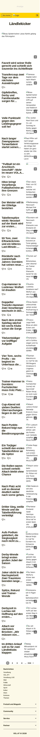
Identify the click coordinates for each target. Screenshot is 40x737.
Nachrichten (8, 669)
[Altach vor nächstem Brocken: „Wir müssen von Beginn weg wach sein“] (32, 630)
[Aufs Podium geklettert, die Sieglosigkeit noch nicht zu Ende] (32, 541)
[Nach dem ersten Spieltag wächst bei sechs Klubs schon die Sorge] (32, 326)
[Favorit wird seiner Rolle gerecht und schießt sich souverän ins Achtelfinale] (20, 46)
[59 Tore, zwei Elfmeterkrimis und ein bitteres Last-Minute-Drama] (32, 244)
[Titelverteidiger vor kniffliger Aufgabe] (32, 344)
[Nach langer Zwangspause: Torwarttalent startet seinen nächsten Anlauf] (31, 148)
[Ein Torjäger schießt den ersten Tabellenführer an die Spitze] (32, 453)
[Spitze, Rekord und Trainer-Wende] (32, 596)
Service (6, 718)
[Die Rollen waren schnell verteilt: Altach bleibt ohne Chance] (32, 473)
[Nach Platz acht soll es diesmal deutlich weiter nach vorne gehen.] (32, 494)
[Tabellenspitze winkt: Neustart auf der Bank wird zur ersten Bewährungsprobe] (32, 225)
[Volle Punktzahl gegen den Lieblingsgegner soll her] (32, 125)
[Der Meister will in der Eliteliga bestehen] (32, 207)
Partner (6, 725)
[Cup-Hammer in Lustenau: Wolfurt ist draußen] (32, 290)
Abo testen (6, 15)
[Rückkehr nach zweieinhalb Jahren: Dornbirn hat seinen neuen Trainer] (32, 267)
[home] (20, 15)
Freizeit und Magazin (12, 704)
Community (8, 711)
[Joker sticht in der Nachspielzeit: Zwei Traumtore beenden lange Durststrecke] (32, 578)
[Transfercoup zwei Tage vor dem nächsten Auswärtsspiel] (32, 79)
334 (29, 663)
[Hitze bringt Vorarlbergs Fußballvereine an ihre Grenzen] (32, 189)
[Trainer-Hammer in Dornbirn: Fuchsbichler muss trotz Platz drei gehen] (32, 390)
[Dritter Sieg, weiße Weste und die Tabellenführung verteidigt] (32, 516)
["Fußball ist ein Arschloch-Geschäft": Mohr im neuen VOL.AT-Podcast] (32, 167)
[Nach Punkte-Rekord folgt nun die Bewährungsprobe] (32, 432)
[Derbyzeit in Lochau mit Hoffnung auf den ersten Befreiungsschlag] (32, 613)
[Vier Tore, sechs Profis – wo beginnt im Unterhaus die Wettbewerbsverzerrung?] (32, 365)
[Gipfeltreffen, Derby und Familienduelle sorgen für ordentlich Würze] (32, 102)
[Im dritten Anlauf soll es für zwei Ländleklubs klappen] (31, 650)
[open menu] (37, 15)
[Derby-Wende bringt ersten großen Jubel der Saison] (32, 560)
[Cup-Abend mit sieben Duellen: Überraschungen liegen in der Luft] (32, 412)
